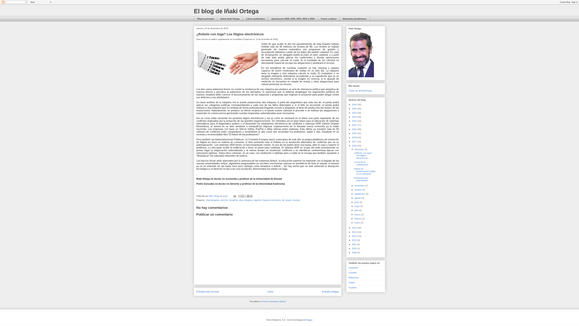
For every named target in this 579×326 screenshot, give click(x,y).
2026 (354, 104)
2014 (354, 232)
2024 (354, 113)
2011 (354, 244)
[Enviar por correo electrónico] (239, 196)
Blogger (309, 320)
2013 (354, 236)
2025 (354, 108)
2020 (354, 129)
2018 (354, 137)
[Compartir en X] (245, 196)
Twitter (352, 282)
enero (357, 222)
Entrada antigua (330, 291)
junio (357, 202)
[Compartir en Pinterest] (251, 196)
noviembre (359, 185)
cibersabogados (213, 200)
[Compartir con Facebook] (248, 196)
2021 (354, 125)
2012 (354, 240)
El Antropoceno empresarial (361, 179)
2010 (354, 248)
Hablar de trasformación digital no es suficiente (364, 171)
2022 (354, 121)
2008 (354, 252)
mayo (357, 206)
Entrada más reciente (207, 291)
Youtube (352, 287)
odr (283, 200)
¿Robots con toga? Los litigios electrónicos (363, 155)
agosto (358, 198)
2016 (354, 146)
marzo (357, 214)
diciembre (359, 149)
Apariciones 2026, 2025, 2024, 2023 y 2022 (293, 18)
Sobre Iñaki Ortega (230, 18)
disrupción (233, 200)
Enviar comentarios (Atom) (274, 301)
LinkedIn (353, 272)
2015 (354, 228)
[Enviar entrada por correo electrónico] (234, 196)
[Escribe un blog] (242, 196)
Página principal (205, 18)
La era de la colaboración (361, 163)
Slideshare (354, 277)
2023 (354, 117)
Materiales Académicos (355, 18)
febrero (358, 218)
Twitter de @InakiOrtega (360, 90)
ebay (241, 200)
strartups (296, 200)
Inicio (270, 291)
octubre (358, 190)
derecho (224, 200)
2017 (354, 141)
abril (356, 210)
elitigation (248, 200)
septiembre (360, 194)
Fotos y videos (328, 18)
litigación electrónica (272, 200)
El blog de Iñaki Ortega (226, 11)
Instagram (353, 267)
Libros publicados (255, 18)
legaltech (258, 200)
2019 (354, 133)
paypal (288, 200)
